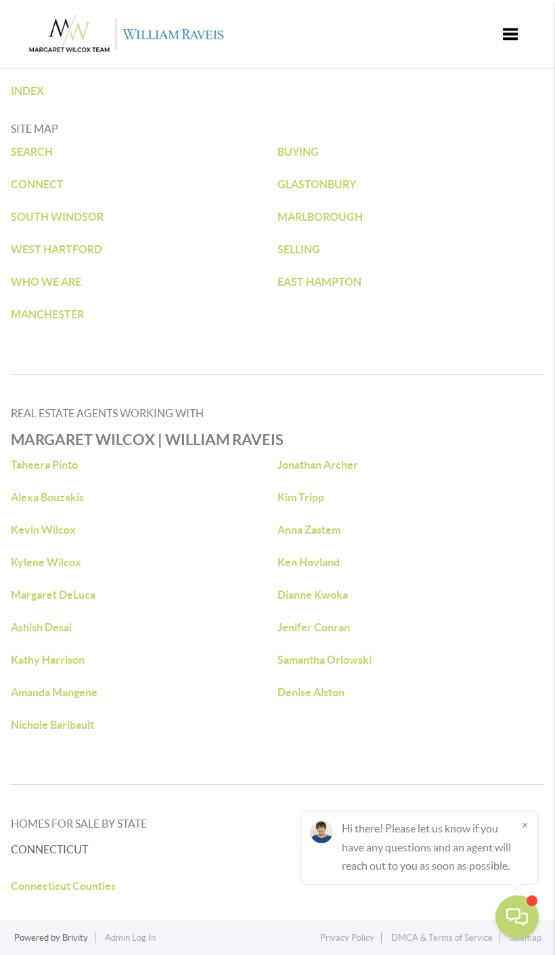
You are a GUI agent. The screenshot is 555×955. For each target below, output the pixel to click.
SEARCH (32, 151)
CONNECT (37, 184)
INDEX (27, 91)
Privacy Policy (347, 938)
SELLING (299, 249)
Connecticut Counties (63, 886)
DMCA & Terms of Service (442, 938)
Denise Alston (311, 692)
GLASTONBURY (317, 184)
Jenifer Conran (314, 627)
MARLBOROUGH (320, 216)
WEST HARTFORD (56, 249)
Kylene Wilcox (46, 562)
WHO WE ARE (46, 281)
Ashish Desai (41, 627)
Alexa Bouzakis (47, 497)
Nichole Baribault (52, 724)
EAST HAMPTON (319, 281)
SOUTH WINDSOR (57, 216)
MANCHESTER (47, 314)
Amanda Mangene (54, 692)
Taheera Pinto (44, 464)
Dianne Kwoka (313, 594)
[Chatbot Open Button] (517, 917)
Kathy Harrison (48, 659)
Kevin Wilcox (43, 529)
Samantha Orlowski (325, 659)
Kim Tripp (301, 497)
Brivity (75, 938)
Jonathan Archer (318, 464)
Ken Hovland (309, 562)
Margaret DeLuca (53, 594)
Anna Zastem (309, 529)
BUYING (298, 151)
